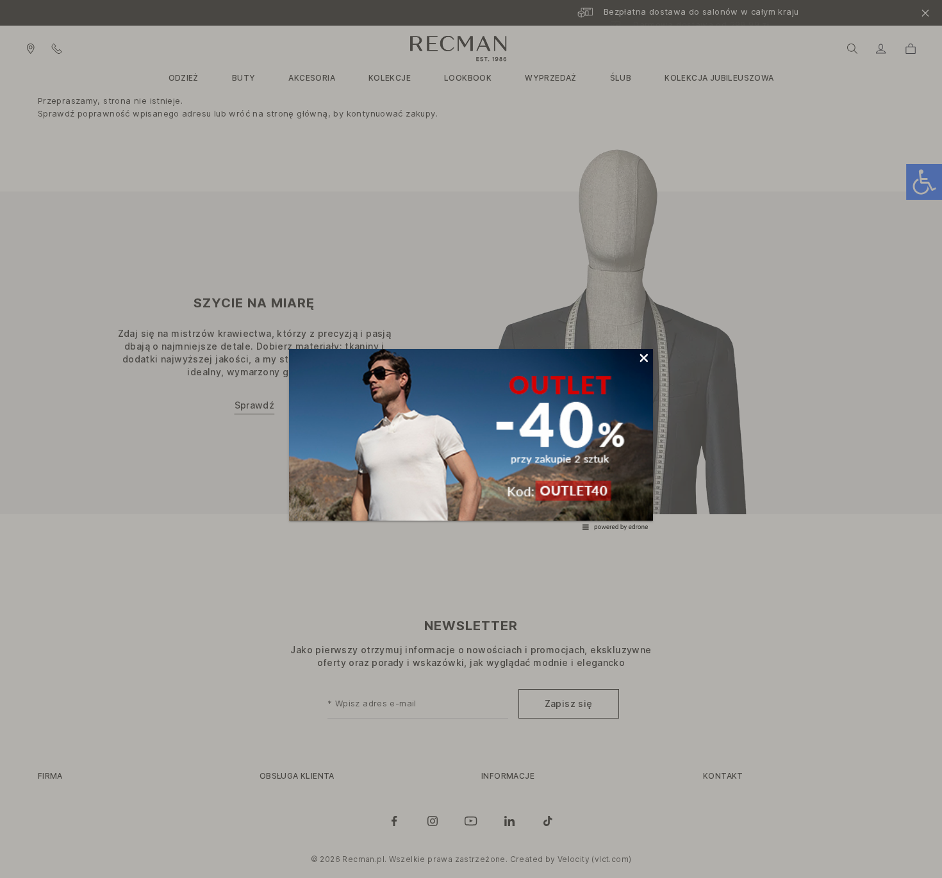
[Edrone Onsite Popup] (471, 439)
